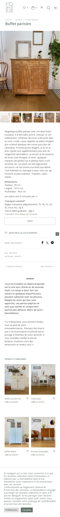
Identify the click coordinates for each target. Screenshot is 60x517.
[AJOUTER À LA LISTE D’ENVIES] (27, 398)
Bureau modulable (39, 451)
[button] (25, 7)
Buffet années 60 (13, 398)
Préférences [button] (11, 509)
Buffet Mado (10, 451)
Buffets (19, 20)
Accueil (8, 20)
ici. (33, 344)
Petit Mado (36, 398)
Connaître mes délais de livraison (21, 214)
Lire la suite (11, 402)
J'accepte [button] (27, 509)
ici (37, 196)
